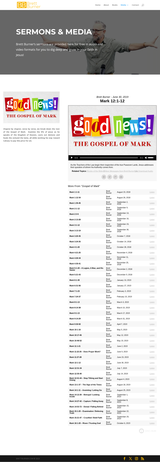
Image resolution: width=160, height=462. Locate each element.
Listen (152, 192)
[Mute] (146, 157)
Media (123, 5)
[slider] (109, 157)
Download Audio (145, 171)
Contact (135, 5)
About (106, 5)
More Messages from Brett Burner (119, 171)
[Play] (71, 157)
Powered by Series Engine (147, 430)
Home (97, 5)
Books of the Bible (95, 171)
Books (115, 5)
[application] (112, 157)
